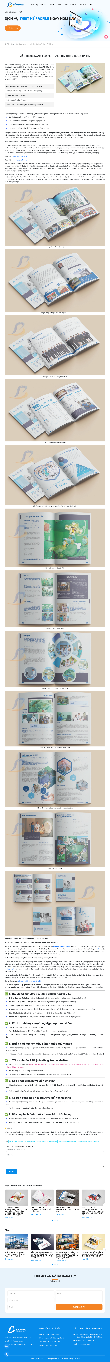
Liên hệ (89, 5)
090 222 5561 (85, 1344)
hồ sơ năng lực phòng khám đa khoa (22, 1142)
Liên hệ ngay (13, 28)
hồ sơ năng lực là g (20, 156)
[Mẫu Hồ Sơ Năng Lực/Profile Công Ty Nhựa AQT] (16, 1198)
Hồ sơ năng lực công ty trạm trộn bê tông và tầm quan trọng (15, 1254)
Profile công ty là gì (20, 160)
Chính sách (69, 5)
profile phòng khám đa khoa (47, 1142)
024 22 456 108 (54, 1342)
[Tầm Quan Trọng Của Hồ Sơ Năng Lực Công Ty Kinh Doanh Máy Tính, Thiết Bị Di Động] (42, 1242)
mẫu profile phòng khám (67, 1142)
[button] (52, 1221)
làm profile (12, 969)
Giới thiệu (35, 5)
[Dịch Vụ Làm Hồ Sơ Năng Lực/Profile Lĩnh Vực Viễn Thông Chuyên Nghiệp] (93, 1242)
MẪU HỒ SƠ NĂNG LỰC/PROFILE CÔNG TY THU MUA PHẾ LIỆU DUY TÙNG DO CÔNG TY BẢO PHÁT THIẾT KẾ (42, 1211)
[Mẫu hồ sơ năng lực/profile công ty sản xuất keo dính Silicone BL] (93, 1198)
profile (98, 949)
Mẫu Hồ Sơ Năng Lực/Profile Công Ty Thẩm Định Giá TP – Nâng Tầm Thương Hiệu (67, 1210)
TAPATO (77, 1359)
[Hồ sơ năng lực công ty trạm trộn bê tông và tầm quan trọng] (16, 1242)
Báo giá (43, 5)
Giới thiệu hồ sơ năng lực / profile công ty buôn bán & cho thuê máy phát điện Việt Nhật (67, 1255)
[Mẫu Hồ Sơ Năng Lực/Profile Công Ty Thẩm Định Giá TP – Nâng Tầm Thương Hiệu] (67, 1198)
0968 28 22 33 (51, 1345)
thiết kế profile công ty (62, 946)
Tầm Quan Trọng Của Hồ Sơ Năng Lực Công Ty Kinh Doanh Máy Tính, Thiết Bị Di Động (42, 1255)
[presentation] (4, 1205)
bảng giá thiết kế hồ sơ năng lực (29, 981)
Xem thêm (9, 1214)
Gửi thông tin (79, 1307)
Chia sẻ (60, 5)
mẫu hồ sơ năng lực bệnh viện (89, 1142)
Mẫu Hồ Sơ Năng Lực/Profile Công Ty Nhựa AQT (16, 1209)
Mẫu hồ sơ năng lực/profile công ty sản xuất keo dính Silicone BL (93, 1209)
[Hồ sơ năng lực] (5, 44)
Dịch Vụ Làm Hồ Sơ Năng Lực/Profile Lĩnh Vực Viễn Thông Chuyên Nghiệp (92, 1254)
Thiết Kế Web (80, 5)
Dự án (52, 5)
